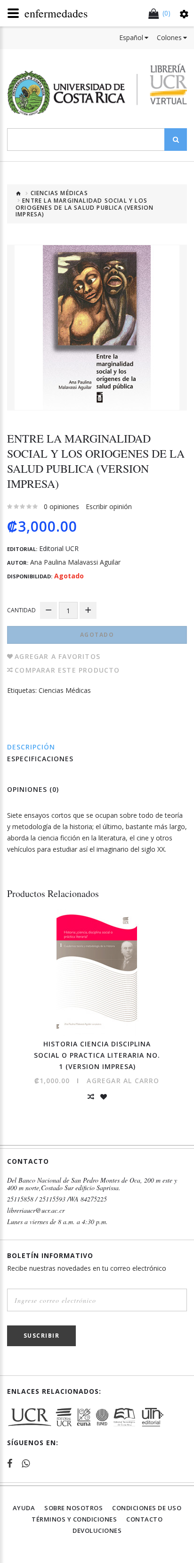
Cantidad (21, 610)
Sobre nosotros (73, 1508)
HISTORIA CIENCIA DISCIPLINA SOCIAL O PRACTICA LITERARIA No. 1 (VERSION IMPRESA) (97, 1055)
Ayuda (24, 1508)
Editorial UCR (59, 548)
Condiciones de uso (146, 1508)
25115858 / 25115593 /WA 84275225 (57, 1199)
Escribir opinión (109, 506)
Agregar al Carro (123, 1080)
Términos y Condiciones (74, 1519)
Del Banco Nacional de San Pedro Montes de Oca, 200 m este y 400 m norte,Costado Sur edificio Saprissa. (92, 1184)
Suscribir (42, 1336)
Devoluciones (97, 1530)
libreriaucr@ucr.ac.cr (36, 1210)
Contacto (144, 1519)
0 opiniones (61, 506)
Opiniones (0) (33, 789)
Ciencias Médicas (59, 193)
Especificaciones (40, 758)
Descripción (31, 746)
